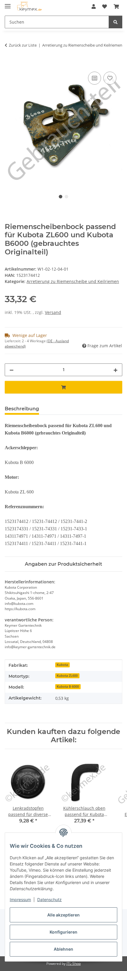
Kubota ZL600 (67, 676)
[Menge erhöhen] (115, 370)
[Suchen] (115, 22)
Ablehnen (63, 949)
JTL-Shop (73, 963)
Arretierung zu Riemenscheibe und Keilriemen (73, 281)
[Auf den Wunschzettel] (109, 78)
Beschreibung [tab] (22, 409)
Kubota (62, 665)
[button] (93, 6)
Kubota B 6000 (68, 686)
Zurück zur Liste (23, 45)
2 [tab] (66, 196)
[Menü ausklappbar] (8, 3)
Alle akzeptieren (63, 914)
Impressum (20, 899)
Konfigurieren (63, 931)
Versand (53, 312)
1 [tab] (60, 196)
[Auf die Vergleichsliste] (94, 78)
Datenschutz (49, 899)
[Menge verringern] (11, 370)
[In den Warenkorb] (9, 63)
